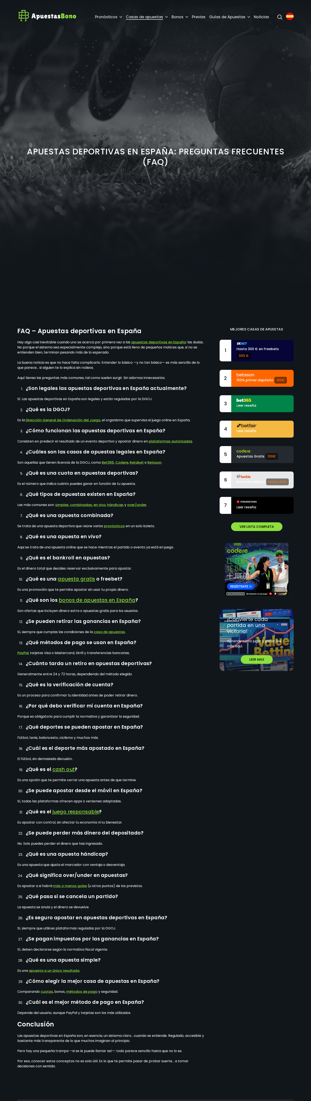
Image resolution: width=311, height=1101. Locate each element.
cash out (63, 769)
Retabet (137, 462)
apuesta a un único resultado (54, 970)
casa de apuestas (109, 632)
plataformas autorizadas (170, 441)
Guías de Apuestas (227, 16)
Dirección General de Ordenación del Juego (63, 420)
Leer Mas (256, 659)
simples (62, 504)
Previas (198, 16)
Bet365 (108, 462)
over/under (136, 504)
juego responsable (75, 811)
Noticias (261, 16)
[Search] (279, 17)
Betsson (154, 462)
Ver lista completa (256, 526)
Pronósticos (106, 16)
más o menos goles (70, 885)
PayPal (23, 652)
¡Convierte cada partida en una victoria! (247, 625)
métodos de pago (82, 991)
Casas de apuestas (144, 16)
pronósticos (114, 526)
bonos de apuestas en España (97, 600)
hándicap (115, 504)
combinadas (81, 504)
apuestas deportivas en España (158, 342)
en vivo (100, 504)
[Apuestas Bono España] (47, 17)
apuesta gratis (76, 578)
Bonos (177, 16)
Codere (121, 462)
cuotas (47, 991)
